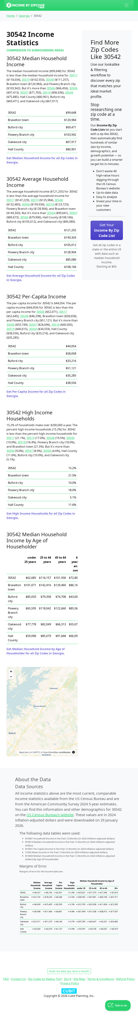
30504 (69, 92)
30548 (50, 80)
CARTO (36, 752)
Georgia (24, 16)
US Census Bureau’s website (50, 814)
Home (10, 16)
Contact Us (18, 979)
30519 (26, 80)
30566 (51, 88)
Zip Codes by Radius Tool (45, 979)
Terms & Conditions (100, 979)
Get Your (106, 230)
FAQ (6, 979)
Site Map (79, 979)
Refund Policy (125, 979)
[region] (42, 711)
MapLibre (24, 752)
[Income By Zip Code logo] (25, 5)
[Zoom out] (11, 676)
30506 (73, 88)
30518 (47, 92)
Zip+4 (67, 979)
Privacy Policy (70, 983)
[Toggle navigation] (126, 5)
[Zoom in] (11, 671)
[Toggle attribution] (73, 752)
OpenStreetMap (51, 752)
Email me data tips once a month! (69, 971)
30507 (24, 92)
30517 (73, 75)
